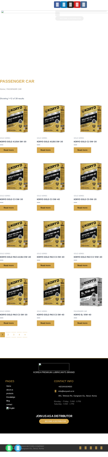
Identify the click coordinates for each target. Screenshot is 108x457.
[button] (81, 11)
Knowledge (10, 397)
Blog (8, 401)
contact (9, 404)
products (9, 393)
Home (2, 89)
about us (9, 390)
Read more (9, 150)
